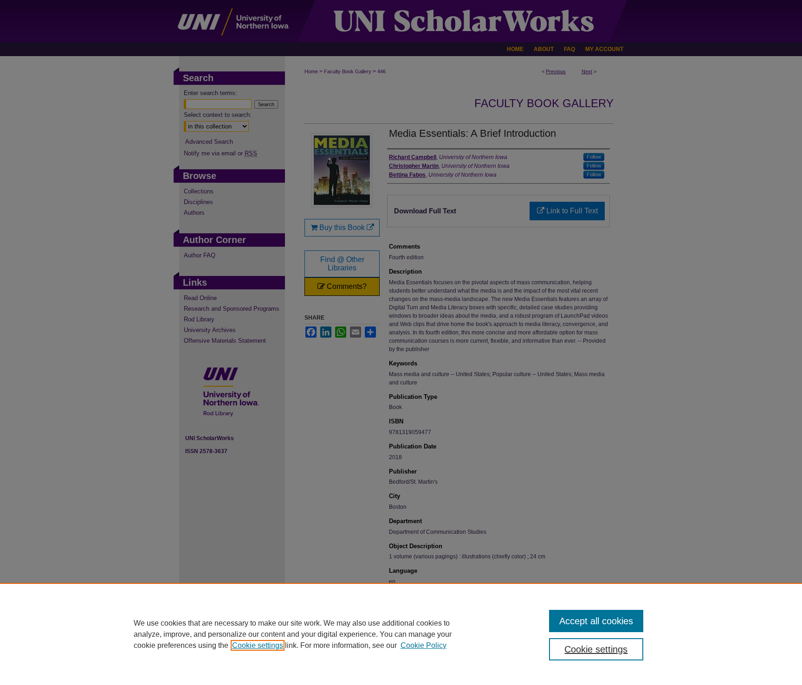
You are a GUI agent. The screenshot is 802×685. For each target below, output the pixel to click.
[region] (401, 634)
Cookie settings (257, 645)
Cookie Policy (423, 645)
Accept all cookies (596, 621)
